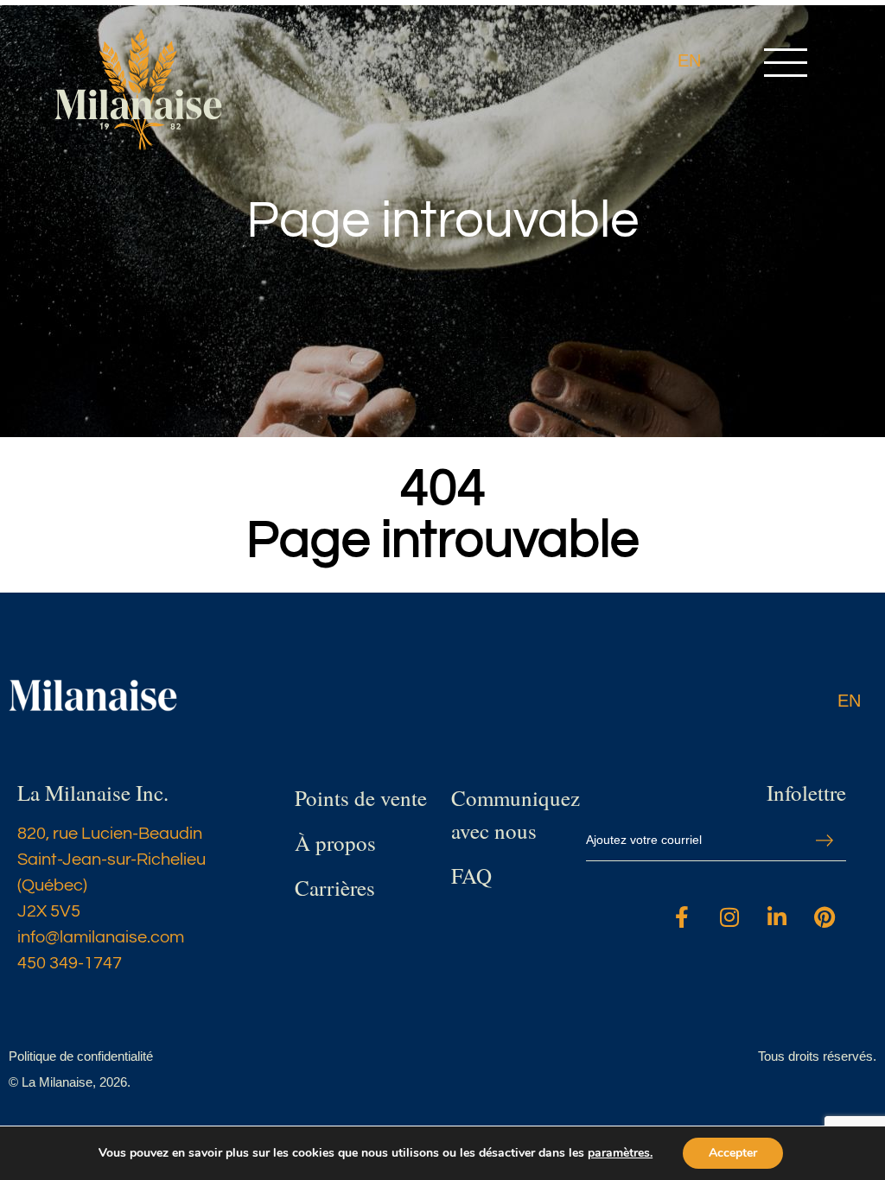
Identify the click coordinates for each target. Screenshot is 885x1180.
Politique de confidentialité (81, 1056)
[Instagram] (729, 917)
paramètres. (620, 1153)
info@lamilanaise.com (100, 937)
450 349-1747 (69, 963)
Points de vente (361, 797)
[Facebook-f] (682, 917)
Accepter (733, 1153)
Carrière (330, 887)
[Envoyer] (824, 841)
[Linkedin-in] (777, 917)
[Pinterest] (824, 917)
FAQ (471, 875)
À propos (335, 842)
